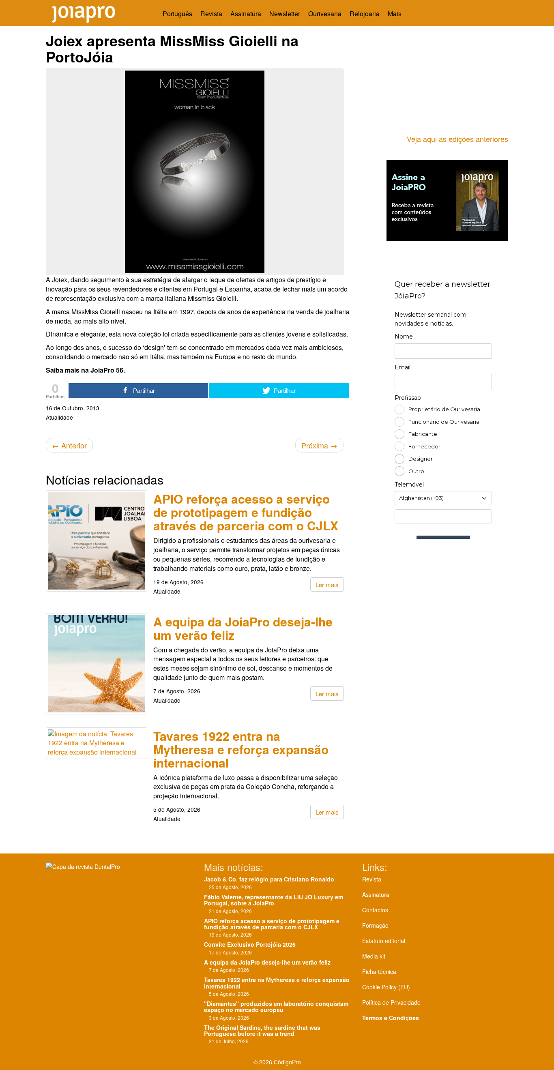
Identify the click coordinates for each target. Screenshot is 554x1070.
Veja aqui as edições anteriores (457, 138)
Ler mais (327, 584)
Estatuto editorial (383, 941)
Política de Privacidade (391, 1002)
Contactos (375, 910)
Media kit (373, 956)
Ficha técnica (379, 971)
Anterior (69, 445)
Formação (375, 925)
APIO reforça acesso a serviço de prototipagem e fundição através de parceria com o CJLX (245, 512)
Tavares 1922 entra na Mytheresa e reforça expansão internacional (241, 749)
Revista (211, 13)
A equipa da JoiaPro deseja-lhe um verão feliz (243, 628)
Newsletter (284, 13)
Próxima (319, 445)
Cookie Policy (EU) (386, 987)
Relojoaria (365, 13)
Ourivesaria (324, 13)
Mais (395, 13)
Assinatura (245, 13)
